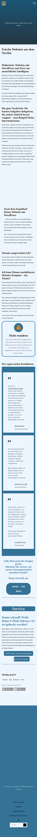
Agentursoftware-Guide (15, 388)
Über (22, 680)
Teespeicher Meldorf (20, 487)
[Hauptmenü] (34, 3)
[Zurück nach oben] (30, 830)
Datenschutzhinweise (18, 811)
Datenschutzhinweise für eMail (18, 815)
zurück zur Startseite (18, 802)
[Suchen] (24, 825)
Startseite (5, 680)
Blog (10, 680)
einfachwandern (19, 545)
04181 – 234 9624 (18, 589)
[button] (7, 689)
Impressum (18, 807)
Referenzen (16, 680)
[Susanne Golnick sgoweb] (3, 3)
